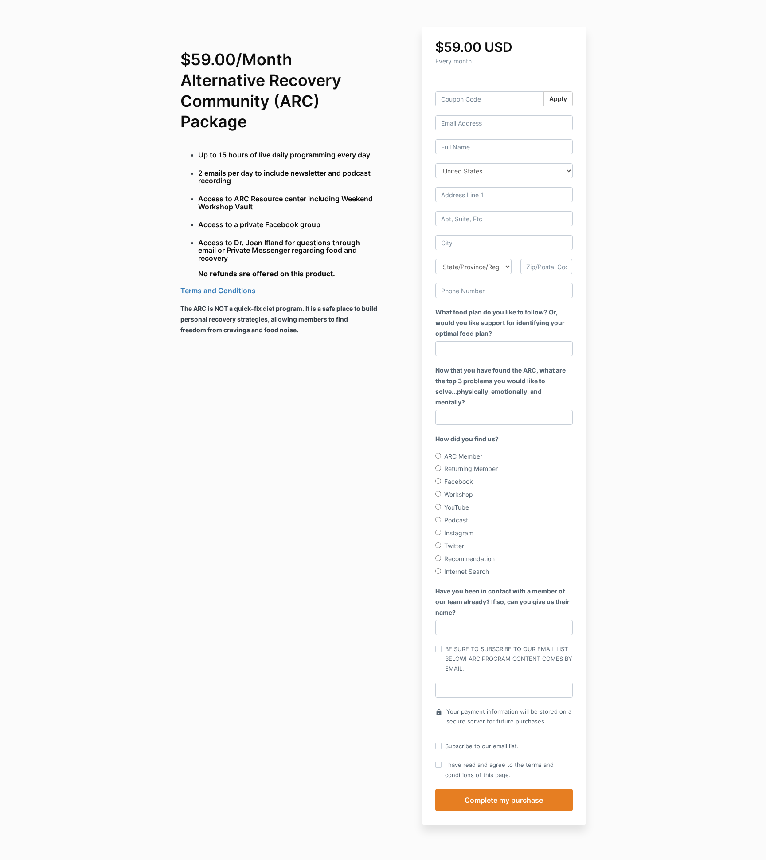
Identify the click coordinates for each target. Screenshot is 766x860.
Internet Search (466, 571)
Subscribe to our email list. (482, 746)
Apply (558, 98)
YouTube (456, 507)
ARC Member (463, 456)
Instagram (458, 533)
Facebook (458, 481)
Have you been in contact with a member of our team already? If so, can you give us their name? (502, 601)
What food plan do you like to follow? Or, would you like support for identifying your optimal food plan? (500, 322)
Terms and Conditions (218, 290)
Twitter (454, 546)
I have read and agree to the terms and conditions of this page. (499, 769)
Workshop (458, 494)
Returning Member (471, 468)
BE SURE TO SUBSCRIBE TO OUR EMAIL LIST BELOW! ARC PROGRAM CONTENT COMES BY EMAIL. (508, 658)
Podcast (456, 520)
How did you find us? (467, 439)
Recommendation (469, 558)
